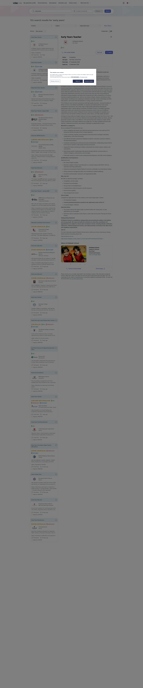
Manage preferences (55, 81)
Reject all (78, 81)
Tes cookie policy (75, 77)
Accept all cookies (89, 81)
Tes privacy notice (83, 77)
